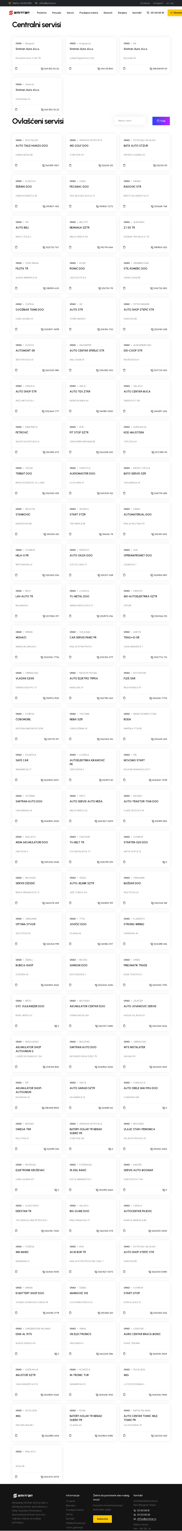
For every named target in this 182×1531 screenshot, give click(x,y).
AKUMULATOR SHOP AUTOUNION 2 (28, 1049)
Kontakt (137, 12)
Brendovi (71, 1505)
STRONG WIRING (135, 924)
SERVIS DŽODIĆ (26, 883)
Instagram (158, 3)
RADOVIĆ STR (133, 186)
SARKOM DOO (79, 965)
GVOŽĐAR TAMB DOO (30, 309)
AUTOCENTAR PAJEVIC (139, 1211)
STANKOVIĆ (24, 514)
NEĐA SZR (77, 719)
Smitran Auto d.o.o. (28, 49)
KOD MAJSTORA (135, 432)
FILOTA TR (23, 268)
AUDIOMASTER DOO (83, 473)
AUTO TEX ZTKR (81, 391)
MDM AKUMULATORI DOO (32, 842)
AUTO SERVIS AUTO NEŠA (87, 801)
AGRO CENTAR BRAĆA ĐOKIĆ (142, 1336)
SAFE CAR (23, 760)
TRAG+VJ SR (132, 637)
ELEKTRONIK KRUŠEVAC (31, 1170)
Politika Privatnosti (75, 1523)
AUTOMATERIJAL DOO (138, 514)
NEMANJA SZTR (80, 227)
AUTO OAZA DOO (82, 555)
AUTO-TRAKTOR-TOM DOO (142, 801)
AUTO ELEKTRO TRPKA (84, 678)
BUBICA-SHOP (25, 965)
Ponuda (56, 12)
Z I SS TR (130, 227)
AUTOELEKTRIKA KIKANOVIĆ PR (87, 762)
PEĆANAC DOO (80, 186)
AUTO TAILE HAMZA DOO (32, 145)
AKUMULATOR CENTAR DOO (88, 1006)
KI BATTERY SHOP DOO (31, 1293)
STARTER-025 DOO (136, 842)
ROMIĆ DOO (78, 268)
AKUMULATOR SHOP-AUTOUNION (29, 1090)
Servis (70, 12)
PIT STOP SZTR (80, 432)
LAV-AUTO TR (25, 596)
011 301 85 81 (157, 12)
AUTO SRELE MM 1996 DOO (141, 1088)
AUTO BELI (23, 227)
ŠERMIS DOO (24, 186)
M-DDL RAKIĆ (79, 1170)
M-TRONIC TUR (80, 1375)
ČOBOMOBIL (24, 719)
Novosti (108, 12)
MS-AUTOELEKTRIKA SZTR (141, 596)
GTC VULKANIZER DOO (31, 1006)
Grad (19, 43)
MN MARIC (23, 1252)
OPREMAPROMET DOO (138, 555)
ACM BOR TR (78, 1252)
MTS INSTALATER (135, 1047)
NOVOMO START (135, 760)
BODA (128, 719)
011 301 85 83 (143, 1514)
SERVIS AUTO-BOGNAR (139, 1170)
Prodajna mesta (88, 12)
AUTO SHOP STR (27, 391)
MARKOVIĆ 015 (79, 1293)
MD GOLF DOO (80, 145)
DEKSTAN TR (24, 1211)
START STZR (78, 514)
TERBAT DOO (24, 473)
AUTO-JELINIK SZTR (83, 883)
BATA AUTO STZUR (136, 145)
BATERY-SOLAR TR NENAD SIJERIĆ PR (86, 1131)
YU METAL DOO (80, 596)
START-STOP (132, 1293)
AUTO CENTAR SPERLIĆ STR (88, 350)
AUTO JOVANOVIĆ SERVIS (141, 1006)
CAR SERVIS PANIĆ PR (84, 637)
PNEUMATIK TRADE (136, 965)
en (168, 3)
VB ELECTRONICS (81, 1334)
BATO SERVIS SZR (135, 473)
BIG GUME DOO (80, 1211)
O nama (70, 1501)
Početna (41, 12)
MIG (127, 1375)
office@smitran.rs (47, 3)
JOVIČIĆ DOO (79, 924)
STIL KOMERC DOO (136, 268)
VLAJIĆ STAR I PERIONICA (140, 1129)
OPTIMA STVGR (26, 924)
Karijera (122, 12)
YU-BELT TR (78, 842)
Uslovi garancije (74, 1527)
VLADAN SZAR (25, 678)
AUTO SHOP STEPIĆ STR (139, 309)
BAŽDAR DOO (133, 883)
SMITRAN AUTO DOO (30, 801)
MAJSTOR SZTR (26, 1375)
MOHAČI (22, 637)
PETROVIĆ (23, 432)
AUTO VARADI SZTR (83, 1088)
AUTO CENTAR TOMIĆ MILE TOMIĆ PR (141, 1418)
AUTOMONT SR (26, 350)
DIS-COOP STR (134, 350)
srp (172, 3)
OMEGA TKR (24, 1129)
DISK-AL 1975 (24, 1334)
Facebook (145, 3)
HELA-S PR (23, 555)
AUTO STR (77, 309)
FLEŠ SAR (130, 678)
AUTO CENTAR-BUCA (138, 391)
